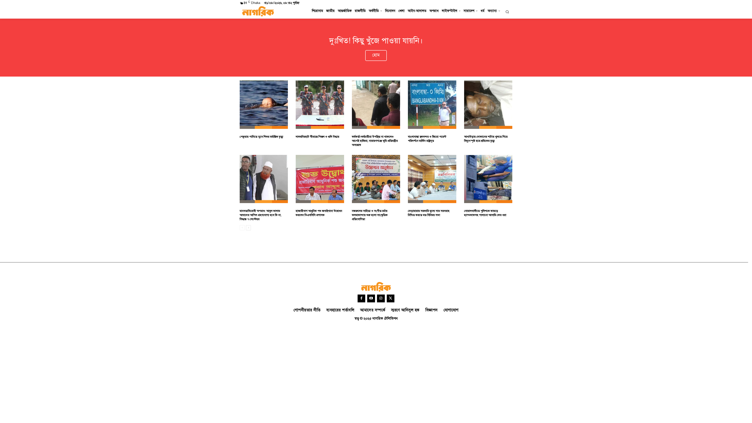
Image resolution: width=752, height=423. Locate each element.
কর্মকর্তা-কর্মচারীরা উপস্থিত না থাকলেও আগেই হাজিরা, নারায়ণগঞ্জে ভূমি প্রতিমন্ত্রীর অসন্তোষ (375, 141)
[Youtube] (371, 298)
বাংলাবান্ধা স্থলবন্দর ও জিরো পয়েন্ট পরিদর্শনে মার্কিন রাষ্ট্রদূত (427, 139)
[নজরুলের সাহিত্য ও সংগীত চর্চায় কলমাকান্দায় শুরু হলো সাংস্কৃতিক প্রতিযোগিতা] (376, 179)
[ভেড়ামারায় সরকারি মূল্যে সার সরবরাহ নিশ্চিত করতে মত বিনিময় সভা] (432, 179)
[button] (507, 12)
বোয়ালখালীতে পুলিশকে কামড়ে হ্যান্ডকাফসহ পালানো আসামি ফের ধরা (485, 213)
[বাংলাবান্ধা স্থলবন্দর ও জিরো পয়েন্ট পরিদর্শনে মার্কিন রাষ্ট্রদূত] (432, 104)
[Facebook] (361, 298)
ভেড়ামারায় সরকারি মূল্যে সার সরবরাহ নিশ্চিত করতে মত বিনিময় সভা (428, 213)
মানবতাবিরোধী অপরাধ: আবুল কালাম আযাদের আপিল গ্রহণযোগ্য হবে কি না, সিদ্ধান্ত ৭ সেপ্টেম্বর (260, 215)
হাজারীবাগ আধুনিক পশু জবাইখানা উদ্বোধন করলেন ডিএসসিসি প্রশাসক (319, 213)
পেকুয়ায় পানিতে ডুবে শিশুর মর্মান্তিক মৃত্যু (261, 137)
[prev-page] (242, 227)
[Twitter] (391, 298)
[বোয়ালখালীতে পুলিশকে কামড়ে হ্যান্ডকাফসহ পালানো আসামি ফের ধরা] (488, 179)
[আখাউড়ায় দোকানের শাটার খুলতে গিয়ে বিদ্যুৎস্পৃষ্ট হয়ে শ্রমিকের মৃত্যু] (488, 104)
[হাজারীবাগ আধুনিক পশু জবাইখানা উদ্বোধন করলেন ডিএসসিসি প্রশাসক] (320, 179)
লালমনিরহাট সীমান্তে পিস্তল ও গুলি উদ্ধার (317, 137)
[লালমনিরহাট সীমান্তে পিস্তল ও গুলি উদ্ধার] (320, 104)
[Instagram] (381, 298)
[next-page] (248, 227)
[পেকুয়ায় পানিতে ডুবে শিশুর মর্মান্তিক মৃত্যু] (264, 104)
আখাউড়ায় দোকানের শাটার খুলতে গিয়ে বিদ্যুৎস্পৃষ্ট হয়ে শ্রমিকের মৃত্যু (486, 139)
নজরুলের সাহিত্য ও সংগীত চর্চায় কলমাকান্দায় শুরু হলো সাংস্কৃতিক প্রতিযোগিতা (370, 215)
